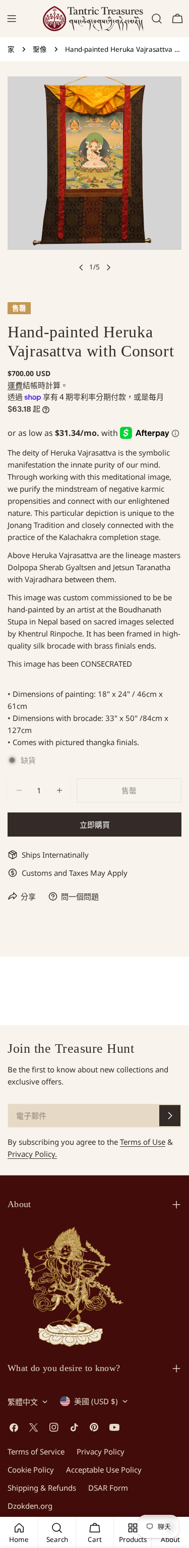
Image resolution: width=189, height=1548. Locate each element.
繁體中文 (23, 1402)
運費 (15, 385)
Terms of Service (36, 1451)
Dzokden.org (30, 1506)
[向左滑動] (81, 267)
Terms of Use (142, 1142)
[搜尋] (157, 19)
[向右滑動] (108, 267)
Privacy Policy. (32, 1154)
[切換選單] (12, 19)
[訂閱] (169, 1115)
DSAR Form (108, 1488)
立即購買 (95, 824)
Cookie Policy (31, 1470)
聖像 (40, 49)
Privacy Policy (100, 1451)
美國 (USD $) (96, 1401)
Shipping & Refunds (42, 1488)
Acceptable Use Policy (104, 1470)
